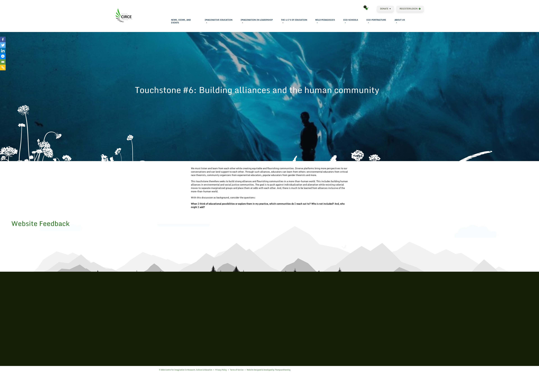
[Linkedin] (3, 50)
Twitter (415, 23)
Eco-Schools (350, 20)
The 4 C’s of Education (294, 20)
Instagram (419, 23)
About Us (400, 20)
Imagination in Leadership (257, 20)
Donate (385, 8)
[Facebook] (3, 39)
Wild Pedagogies (325, 20)
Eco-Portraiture (376, 20)
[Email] (3, 62)
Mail (423, 23)
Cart (367, 9)
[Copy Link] (3, 67)
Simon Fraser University (162, 323)
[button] (206, 22)
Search (374, 9)
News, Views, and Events (181, 21)
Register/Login (409, 8)
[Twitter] (3, 45)
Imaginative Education (218, 20)
